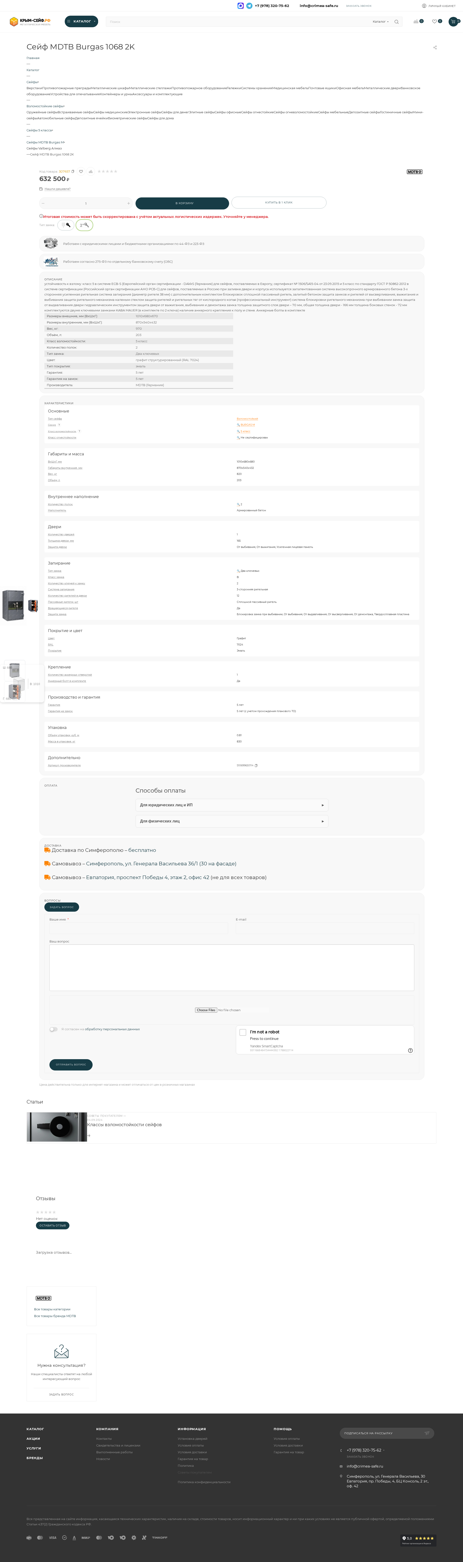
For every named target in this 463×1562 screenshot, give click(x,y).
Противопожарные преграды (66, 88)
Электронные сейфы (144, 112)
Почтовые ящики (322, 88)
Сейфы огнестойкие (257, 112)
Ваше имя (59, 919)
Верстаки (34, 88)
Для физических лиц (160, 821)
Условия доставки (192, 1452)
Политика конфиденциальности (204, 1482)
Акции (33, 1439)
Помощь (283, 1429)
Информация (192, 1429)
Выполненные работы (114, 1452)
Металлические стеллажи (150, 88)
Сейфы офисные (228, 112)
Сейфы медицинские (110, 112)
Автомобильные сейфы (56, 118)
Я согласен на (100, 1029)
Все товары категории (52, 1309)
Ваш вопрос (59, 941)
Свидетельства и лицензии (118, 1445)
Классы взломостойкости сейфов (124, 1124)
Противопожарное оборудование (199, 88)
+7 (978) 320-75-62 (272, 6)
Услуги (34, 1448)
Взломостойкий (247, 418)
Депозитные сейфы (364, 112)
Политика (186, 1466)
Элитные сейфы (202, 112)
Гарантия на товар (193, 1459)
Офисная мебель (350, 88)
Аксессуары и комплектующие (157, 94)
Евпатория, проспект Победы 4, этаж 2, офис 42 (147, 877)
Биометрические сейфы (127, 118)
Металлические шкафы (110, 88)
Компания (107, 1429)
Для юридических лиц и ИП (166, 805)
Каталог (35, 1429)
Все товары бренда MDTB (55, 1316)
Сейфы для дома (160, 118)
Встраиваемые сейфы (75, 112)
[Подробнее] (88, 1135)
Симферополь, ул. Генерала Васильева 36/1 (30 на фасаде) (161, 864)
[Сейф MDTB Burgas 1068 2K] (13, 605)
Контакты (104, 1439)
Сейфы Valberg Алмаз (44, 148)
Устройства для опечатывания (75, 94)
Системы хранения (256, 88)
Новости (103, 1459)
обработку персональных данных (112, 1029)
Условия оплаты (191, 1445)
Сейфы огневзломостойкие (296, 112)
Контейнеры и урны (116, 94)
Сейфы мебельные (333, 112)
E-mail (241, 919)
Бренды (35, 1458)
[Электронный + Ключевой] (65, 225)
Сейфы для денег (175, 112)
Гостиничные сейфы (396, 112)
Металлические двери (382, 88)
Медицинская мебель (290, 88)
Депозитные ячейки (91, 118)
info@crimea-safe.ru (318, 6)
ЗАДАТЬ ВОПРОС (62, 907)
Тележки (234, 88)
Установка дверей (192, 1439)
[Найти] (396, 22)
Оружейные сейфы (42, 112)
